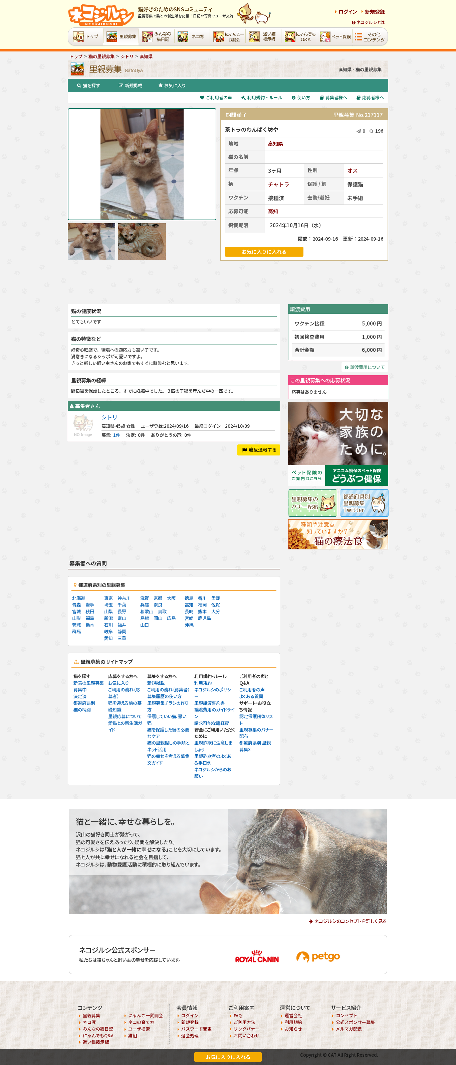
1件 (116, 435)
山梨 (108, 611)
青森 (76, 605)
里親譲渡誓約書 (209, 703)
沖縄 (189, 625)
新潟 (108, 618)
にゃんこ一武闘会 (145, 1015)
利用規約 (203, 683)
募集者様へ (336, 97)
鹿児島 (204, 618)
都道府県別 (84, 703)
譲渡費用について (367, 367)
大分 (215, 611)
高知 (273, 211)
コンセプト (347, 1015)
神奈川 (124, 598)
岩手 (89, 605)
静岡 (122, 631)
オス (352, 170)
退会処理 (190, 1035)
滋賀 (144, 598)
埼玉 (108, 605)
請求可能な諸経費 (211, 723)
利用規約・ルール (264, 97)
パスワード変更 (196, 1029)
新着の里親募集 (88, 683)
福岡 (202, 605)
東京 (108, 598)
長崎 (189, 611)
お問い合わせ (247, 1035)
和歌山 (146, 611)
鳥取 (162, 611)
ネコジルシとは (371, 22)
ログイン (347, 11)
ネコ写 (89, 1022)
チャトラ (278, 184)
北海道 (78, 598)
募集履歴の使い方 (164, 696)
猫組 (132, 1035)
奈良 (158, 605)
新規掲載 (133, 85)
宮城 (76, 611)
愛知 (108, 638)
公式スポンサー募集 (355, 1022)
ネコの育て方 (141, 1022)
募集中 (79, 689)
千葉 (122, 605)
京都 (158, 598)
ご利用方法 (244, 1022)
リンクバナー (246, 1029)
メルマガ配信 (349, 1029)
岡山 (158, 618)
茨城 (76, 625)
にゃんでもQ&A (98, 1035)
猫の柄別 (82, 709)
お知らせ (293, 1029)
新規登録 (375, 11)
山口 (144, 625)
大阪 (171, 598)
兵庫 (144, 605)
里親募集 (91, 1015)
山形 (76, 618)
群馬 (76, 631)
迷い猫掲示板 (96, 1042)
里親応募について (125, 716)
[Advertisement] (228, 282)
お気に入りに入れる (228, 1056)
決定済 (79, 696)
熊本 (202, 611)
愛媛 (215, 598)
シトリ (109, 417)
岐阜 (108, 631)
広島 (171, 618)
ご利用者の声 (219, 97)
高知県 (275, 143)
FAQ (238, 1015)
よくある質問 (251, 696)
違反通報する (263, 449)
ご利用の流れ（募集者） (168, 689)
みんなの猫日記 (98, 1029)
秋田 (89, 611)
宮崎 (189, 618)
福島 (89, 618)
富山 (122, 618)
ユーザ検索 (139, 1029)
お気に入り (175, 85)
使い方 (303, 97)
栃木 (89, 625)
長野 (122, 611)
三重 (122, 638)
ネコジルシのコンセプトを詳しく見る (350, 921)
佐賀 (215, 605)
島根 (144, 618)
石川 (108, 625)
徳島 (189, 598)
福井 (122, 625)
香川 (202, 598)
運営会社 (293, 1015)
